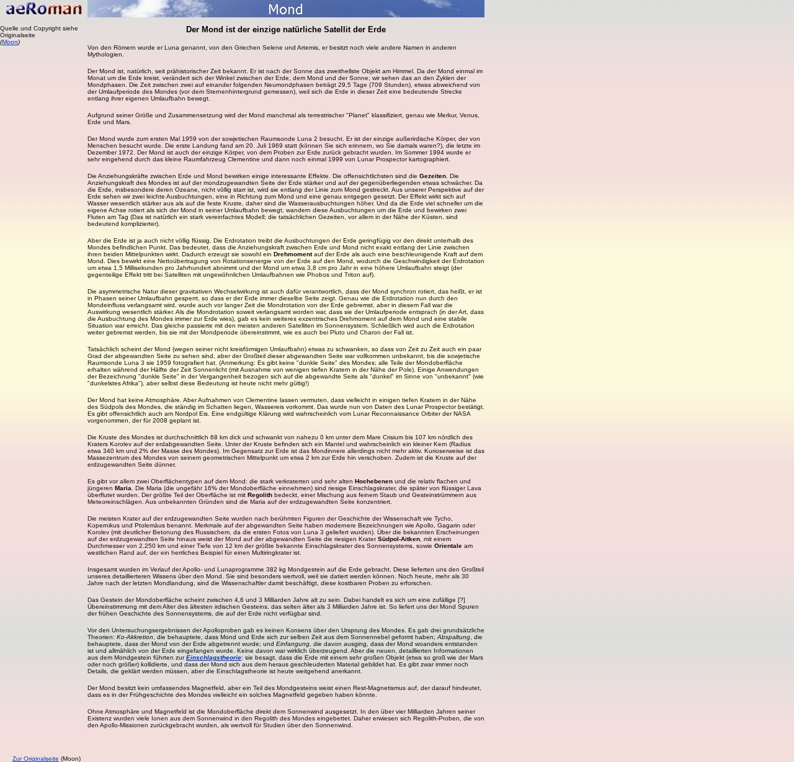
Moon (10, 41)
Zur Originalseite (35, 758)
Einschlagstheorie (213, 657)
